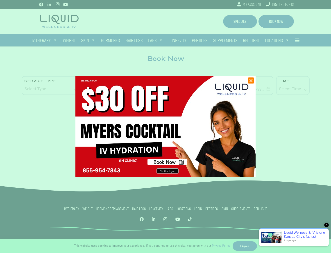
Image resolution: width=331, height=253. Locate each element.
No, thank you (167, 170)
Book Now (165, 162)
